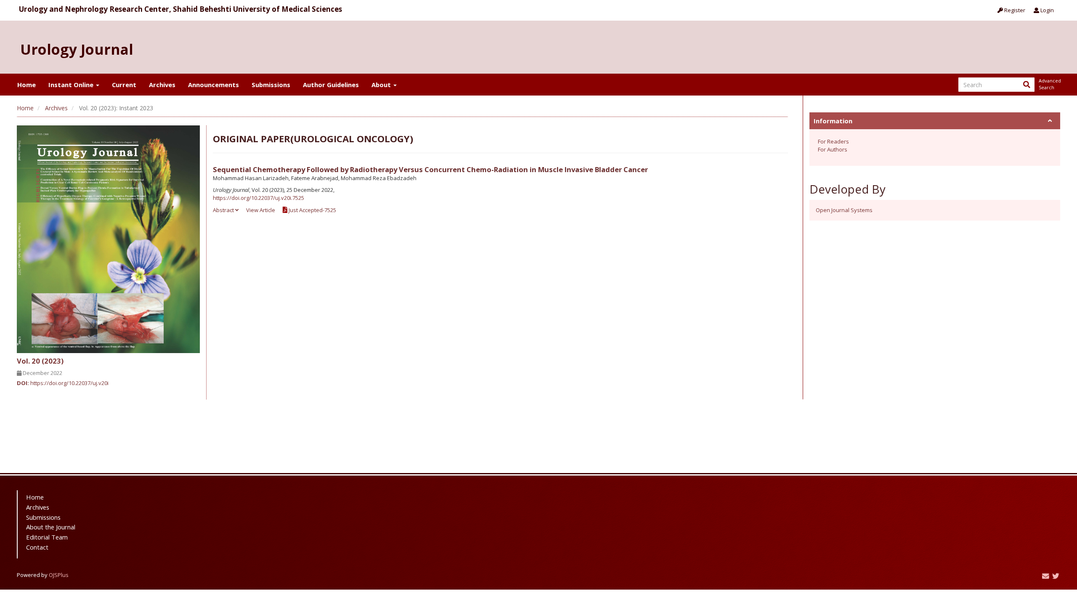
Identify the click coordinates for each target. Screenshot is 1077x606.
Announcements (213, 84)
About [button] (382, 84)
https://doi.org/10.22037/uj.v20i (69, 383)
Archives (162, 84)
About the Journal (50, 527)
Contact (37, 547)
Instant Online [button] (71, 84)
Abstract (224, 210)
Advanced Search (1049, 83)
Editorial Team (47, 537)
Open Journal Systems (844, 210)
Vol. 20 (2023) (40, 361)
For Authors (832, 149)
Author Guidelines (331, 84)
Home (26, 84)
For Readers (833, 141)
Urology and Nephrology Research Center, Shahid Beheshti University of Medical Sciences (180, 9)
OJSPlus (59, 575)
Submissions (271, 84)
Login (1046, 10)
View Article (260, 210)
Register (1014, 10)
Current (124, 84)
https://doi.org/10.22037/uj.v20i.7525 (258, 198)
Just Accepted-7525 (311, 210)
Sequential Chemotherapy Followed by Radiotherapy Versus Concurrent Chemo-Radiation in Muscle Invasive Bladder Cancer (430, 169)
